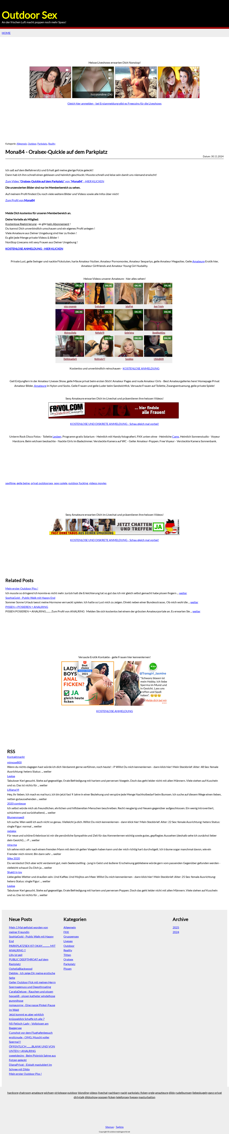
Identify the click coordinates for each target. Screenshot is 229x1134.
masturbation (146, 1097)
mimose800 (14, 762)
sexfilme (10, 483)
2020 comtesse (16, 803)
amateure (37, 1092)
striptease (60, 1092)
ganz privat (215, 1092)
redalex (11, 831)
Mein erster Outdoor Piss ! (21, 588)
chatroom (25, 1092)
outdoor (72, 1092)
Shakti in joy (14, 872)
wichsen (49, 1092)
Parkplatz (42, 143)
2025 (176, 927)
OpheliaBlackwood (20, 968)
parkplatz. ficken (138, 1092)
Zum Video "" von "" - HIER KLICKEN (54, 181)
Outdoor (32, 143)
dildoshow (91, 1097)
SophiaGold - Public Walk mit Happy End (30, 597)
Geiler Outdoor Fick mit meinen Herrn (32, 982)
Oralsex (68, 959)
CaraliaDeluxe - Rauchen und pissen (31, 991)
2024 (176, 932)
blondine (83, 1092)
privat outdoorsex (42, 483)
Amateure (198, 261)
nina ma (12, 844)
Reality (51, 143)
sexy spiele (60, 483)
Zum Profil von (20, 200)
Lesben (57, 436)
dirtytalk (79, 1097)
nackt (123, 1092)
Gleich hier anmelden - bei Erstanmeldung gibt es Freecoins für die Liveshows (114, 103)
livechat (103, 1092)
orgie (151, 1092)
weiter (183, 593)
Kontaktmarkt (16, 756)
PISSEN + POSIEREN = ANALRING (26, 606)
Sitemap (109, 1127)
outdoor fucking (78, 483)
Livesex (68, 941)
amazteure (161, 1092)
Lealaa (11, 776)
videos (93, 1092)
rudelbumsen (184, 1092)
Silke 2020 (13, 858)
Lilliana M (13, 789)
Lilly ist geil (15, 954)
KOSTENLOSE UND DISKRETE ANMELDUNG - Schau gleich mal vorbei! (114, 423)
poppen (103, 1097)
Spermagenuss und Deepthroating (30, 986)
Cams (175, 436)
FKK (66, 932)
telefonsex (122, 1097)
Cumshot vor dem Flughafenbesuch (31, 1032)
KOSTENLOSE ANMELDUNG (141, 368)
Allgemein (22, 143)
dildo (172, 1092)
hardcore (12, 1092)
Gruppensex (71, 936)
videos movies (97, 483)
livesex (134, 1097)
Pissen (68, 968)
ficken (112, 1097)
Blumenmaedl (15, 817)
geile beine (23, 483)
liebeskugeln (200, 1092)
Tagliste (120, 1127)
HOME (6, 32)
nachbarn (114, 1092)
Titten (67, 954)
